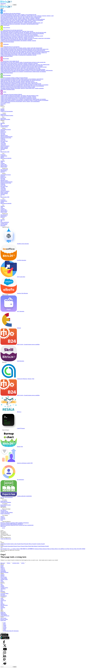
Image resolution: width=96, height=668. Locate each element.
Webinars (2, 575)
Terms (4, 623)
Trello (2, 602)
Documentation (4, 595)
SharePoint (3, 607)
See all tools (3, 103)
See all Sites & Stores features (7, 72)
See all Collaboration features (7, 56)
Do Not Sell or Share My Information (11, 630)
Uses (2, 589)
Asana (2, 598)
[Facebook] (4, 643)
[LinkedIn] (4, 657)
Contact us (3, 568)
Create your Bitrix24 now (6, 538)
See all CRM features (5, 25)
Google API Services (5, 615)
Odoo (2, 608)
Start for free (3, 3)
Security (5, 627)
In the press (3, 570)
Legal (4, 622)
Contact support (4, 578)
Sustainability (3, 571)
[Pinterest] (4, 660)
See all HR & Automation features (8, 89)
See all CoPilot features (5, 102)
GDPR (4, 626)
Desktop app (3, 613)
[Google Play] (5, 638)
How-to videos (4, 577)
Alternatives (3, 588)
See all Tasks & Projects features (7, 41)
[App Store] (4, 635)
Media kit (2, 567)
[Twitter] (4, 646)
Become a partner (4, 619)
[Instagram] (4, 653)
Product (2, 565)
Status (2, 580)
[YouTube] (5, 650)
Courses (2, 581)
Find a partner (3, 618)
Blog (2, 584)
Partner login (3, 620)
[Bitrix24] (6, 2)
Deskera (2, 606)
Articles (2, 585)
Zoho (2, 601)
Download (3, 594)
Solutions (2, 586)
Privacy (4, 625)
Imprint (4, 628)
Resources (3, 591)
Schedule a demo (4, 579)
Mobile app (3, 612)
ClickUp (2, 599)
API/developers (4, 614)
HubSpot (2, 604)
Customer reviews (4, 587)
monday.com (3, 600)
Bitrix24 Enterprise (4, 572)
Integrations (3, 225)
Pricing (2, 105)
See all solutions (4, 224)
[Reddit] (4, 664)
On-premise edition (4, 593)
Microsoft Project (4, 605)
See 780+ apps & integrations (7, 497)
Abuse (4, 629)
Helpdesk (2, 574)
